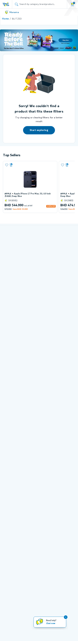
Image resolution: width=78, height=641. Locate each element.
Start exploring (39, 130)
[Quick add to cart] (32, 165)
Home (5, 19)
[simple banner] (6, 4)
